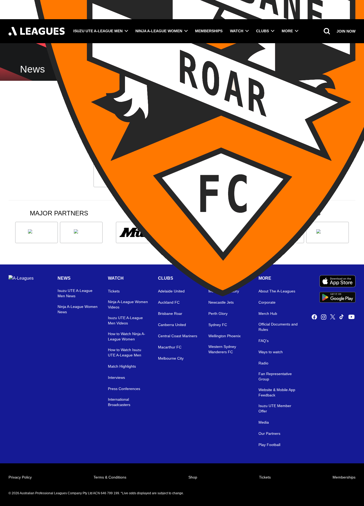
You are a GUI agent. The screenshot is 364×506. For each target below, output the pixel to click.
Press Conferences (124, 389)
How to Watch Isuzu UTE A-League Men (124, 352)
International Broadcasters (119, 402)
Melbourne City (171, 358)
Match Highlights (122, 366)
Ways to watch (270, 352)
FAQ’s (263, 341)
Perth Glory (218, 313)
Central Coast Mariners (177, 336)
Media (263, 422)
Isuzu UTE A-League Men (98, 31)
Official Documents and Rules (278, 327)
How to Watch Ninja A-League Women (126, 336)
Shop (192, 477)
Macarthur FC (169, 347)
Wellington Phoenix (224, 336)
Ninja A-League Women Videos (128, 304)
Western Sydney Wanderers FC (222, 349)
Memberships (209, 31)
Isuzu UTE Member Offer (274, 408)
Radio (263, 363)
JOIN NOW (346, 31)
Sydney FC (217, 325)
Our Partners (269, 433)
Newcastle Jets (221, 302)
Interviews (116, 377)
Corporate (267, 302)
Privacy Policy (20, 477)
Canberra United (172, 325)
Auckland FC (169, 302)
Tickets (265, 477)
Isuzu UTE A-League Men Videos (125, 320)
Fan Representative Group (275, 376)
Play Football (269, 445)
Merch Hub (267, 313)
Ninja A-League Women (158, 31)
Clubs (262, 31)
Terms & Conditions (110, 477)
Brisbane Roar (170, 313)
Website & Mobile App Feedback (276, 392)
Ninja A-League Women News (78, 309)
